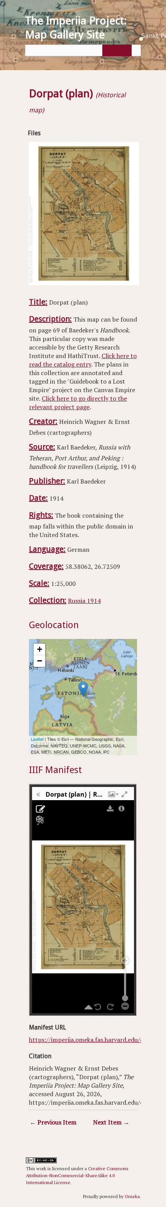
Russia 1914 (84, 600)
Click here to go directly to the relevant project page (78, 402)
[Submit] (115, 50)
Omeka (132, 1196)
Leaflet (37, 739)
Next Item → (111, 1122)
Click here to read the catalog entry (83, 359)
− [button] (39, 661)
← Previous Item (53, 1122)
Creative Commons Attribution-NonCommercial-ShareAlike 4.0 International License (77, 1175)
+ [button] (39, 649)
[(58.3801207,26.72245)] (83, 689)
